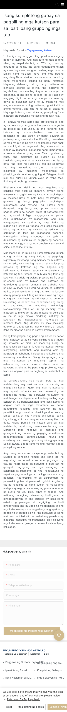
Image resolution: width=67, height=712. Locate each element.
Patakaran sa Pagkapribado (23, 699)
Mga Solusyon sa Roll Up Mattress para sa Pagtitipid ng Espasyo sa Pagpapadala (50, 677)
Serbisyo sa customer (15, 653)
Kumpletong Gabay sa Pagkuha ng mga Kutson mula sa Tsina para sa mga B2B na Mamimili (50, 670)
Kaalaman (35, 653)
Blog (46, 653)
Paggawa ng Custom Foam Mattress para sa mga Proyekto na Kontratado (26, 662)
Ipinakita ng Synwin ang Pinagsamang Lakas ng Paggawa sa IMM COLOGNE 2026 (19, 670)
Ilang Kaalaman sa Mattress (19, 677)
